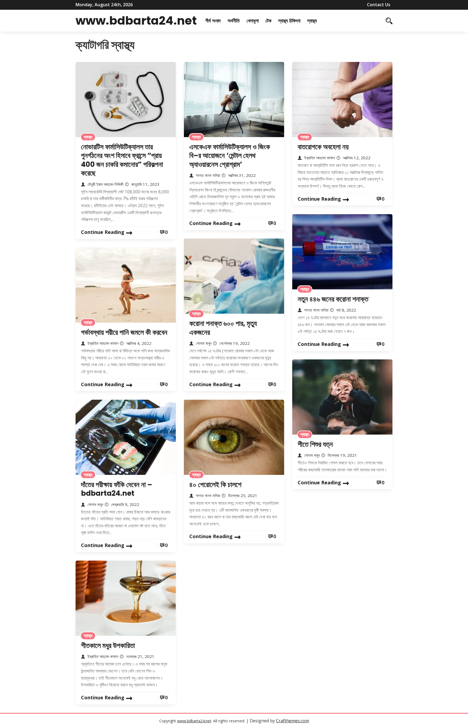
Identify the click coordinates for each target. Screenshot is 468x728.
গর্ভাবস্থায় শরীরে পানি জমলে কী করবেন (124, 332)
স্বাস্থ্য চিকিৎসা (289, 20)
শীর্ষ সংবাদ (213, 20)
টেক (268, 20)
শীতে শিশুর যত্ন (315, 444)
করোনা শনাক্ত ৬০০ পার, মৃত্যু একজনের (223, 328)
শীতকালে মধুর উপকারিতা (108, 645)
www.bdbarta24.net (136, 20)
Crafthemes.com (292, 721)
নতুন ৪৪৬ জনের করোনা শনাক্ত (333, 299)
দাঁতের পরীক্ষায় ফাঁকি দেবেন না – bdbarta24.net (116, 489)
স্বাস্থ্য (312, 20)
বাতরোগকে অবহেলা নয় (323, 147)
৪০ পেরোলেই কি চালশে (215, 484)
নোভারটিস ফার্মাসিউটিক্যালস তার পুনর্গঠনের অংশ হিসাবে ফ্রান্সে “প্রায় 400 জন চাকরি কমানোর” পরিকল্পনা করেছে (122, 160)
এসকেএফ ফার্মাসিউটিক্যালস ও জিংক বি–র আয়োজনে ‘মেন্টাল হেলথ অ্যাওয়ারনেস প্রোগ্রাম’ (229, 155)
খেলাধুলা (252, 20)
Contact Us (378, 5)
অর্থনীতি (233, 20)
